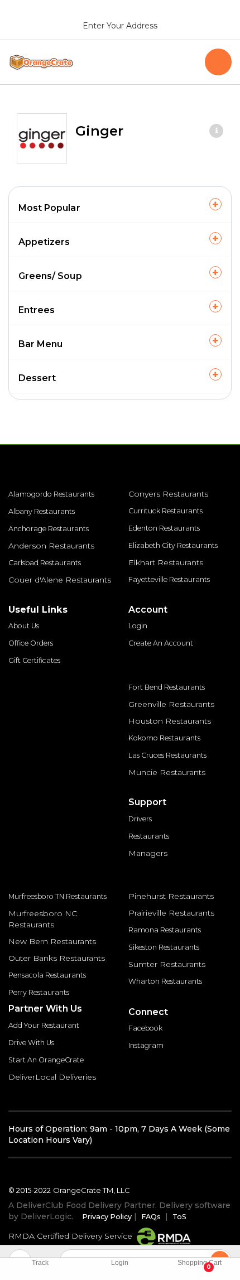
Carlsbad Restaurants (44, 563)
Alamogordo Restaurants (51, 494)
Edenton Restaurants (164, 528)
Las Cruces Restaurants (167, 755)
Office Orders (30, 643)
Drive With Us (31, 1042)
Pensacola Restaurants (47, 975)
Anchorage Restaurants (48, 528)
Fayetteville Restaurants (169, 579)
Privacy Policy (107, 1216)
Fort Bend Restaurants (166, 687)
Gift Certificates (34, 660)
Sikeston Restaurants (163, 947)
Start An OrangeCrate (46, 1060)
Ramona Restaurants (164, 930)
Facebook (145, 1028)
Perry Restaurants (38, 992)
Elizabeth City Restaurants (173, 545)
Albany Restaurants (41, 511)
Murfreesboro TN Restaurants (57, 896)
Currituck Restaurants (165, 511)
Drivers (140, 819)
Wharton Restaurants (165, 981)
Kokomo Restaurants (164, 738)
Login (137, 626)
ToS (179, 1216)
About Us (23, 626)
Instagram (146, 1045)
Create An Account (160, 643)
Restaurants (148, 836)
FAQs (151, 1216)
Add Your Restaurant (43, 1025)
